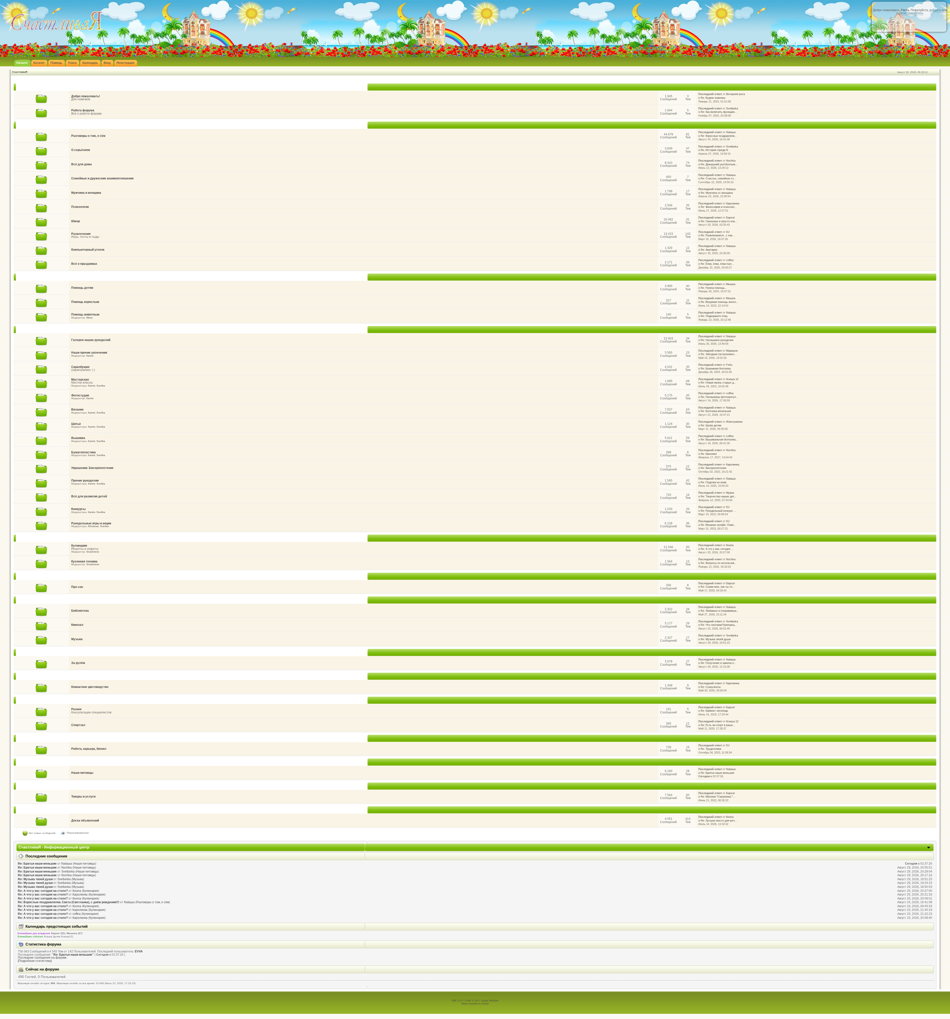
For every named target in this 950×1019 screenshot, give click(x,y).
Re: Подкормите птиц (714, 316)
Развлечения (81, 234)
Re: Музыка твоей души (716, 639)
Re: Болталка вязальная (716, 411)
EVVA (139, 951)
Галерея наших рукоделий (90, 340)
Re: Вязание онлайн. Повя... (718, 524)
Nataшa (731, 132)
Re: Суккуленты (711, 686)
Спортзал (78, 725)
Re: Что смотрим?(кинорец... (719, 624)
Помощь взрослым (85, 302)
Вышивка (78, 438)
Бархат (730, 217)
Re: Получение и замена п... (718, 662)
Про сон (77, 587)
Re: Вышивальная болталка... (719, 439)
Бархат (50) (58, 933)
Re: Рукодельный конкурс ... (718, 510)
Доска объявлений (85, 820)
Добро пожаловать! (85, 96)
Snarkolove (92, 551)
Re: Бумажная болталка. (716, 368)
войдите (935, 10)
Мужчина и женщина (86, 192)
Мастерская (80, 379)
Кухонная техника (84, 561)
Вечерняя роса (735, 94)
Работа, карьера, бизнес (89, 749)
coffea (730, 260)
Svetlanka (732, 108)
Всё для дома (81, 164)
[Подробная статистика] (35, 961)
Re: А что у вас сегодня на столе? (43, 891)
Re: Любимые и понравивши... (719, 610)
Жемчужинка (734, 421)
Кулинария (79, 545)
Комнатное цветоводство (89, 687)
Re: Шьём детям (711, 425)
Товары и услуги (83, 796)
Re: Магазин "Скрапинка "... (718, 796)
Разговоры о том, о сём (88, 136)
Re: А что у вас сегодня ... (717, 548)
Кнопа (730, 545)
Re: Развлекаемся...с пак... (718, 235)
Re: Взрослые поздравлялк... (719, 135)
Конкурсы (78, 509)
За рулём (78, 663)
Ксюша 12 (732, 379)
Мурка (730, 492)
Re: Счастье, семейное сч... (718, 178)
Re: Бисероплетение (713, 467)
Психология (80, 207)
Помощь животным (85, 314)
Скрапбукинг (80, 367)
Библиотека (80, 610)
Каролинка (732, 203)
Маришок (732, 350)
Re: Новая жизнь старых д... (718, 382)
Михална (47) (74, 933)
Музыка (77, 639)
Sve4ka (100, 385)
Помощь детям (82, 288)
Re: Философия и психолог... (718, 206)
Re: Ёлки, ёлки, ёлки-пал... (717, 263)
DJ (728, 231)
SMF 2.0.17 (457, 1000)
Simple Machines (490, 1000)
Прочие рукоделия (85, 480)
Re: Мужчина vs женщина (717, 192)
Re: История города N (714, 149)
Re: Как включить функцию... (719, 111)
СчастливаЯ (19, 72)
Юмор (75, 221)
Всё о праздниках (84, 264)
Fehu (729, 364)
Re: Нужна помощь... (714, 287)
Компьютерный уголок (87, 249)
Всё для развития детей (89, 496)
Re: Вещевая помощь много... (719, 301)
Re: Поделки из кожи (713, 482)
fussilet (485, 1003)
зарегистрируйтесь (909, 13)
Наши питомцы (82, 773)
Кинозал (77, 625)
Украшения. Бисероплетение (92, 468)
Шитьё (76, 424)
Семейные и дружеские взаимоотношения (102, 178)
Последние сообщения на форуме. (42, 957)
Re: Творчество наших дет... (718, 496)
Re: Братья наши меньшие (717, 772)
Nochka (731, 160)
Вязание (77, 409)
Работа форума (82, 110)
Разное (76, 709)
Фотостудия (80, 395)
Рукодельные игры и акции (91, 523)
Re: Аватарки (709, 249)
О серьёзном (80, 150)
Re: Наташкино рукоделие (717, 340)
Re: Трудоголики (711, 748)
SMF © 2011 (473, 1000)
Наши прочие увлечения (89, 352)
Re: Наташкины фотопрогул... (719, 396)
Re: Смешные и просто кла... (719, 221)
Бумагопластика (83, 452)
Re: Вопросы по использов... (718, 562)
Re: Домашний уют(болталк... (719, 164)
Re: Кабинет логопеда (714, 710)
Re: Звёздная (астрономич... (718, 354)
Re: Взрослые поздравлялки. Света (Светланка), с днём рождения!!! (68, 902)
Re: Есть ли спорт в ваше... (718, 725)
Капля (89, 355)
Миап (89, 317)
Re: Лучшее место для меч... (719, 820)
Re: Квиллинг (709, 453)
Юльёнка (93, 526)
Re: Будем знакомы (713, 97)
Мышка (730, 284)
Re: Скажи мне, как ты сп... (718, 586)
